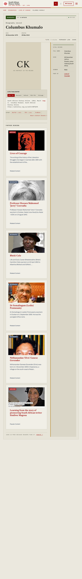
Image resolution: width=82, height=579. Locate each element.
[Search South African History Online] (56, 4)
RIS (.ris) (28, 112)
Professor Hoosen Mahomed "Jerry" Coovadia (24, 204)
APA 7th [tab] (11, 95)
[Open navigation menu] (76, 4)
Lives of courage (24, 10)
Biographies (12, 10)
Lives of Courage (18, 153)
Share (74, 39)
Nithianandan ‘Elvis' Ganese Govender (24, 359)
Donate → (39, 434)
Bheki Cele (15, 255)
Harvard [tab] (18, 95)
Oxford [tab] (26, 95)
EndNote (37, 112)
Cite (51, 39)
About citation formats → (38, 115)
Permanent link (64, 39)
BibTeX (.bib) (17, 112)
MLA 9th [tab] (33, 95)
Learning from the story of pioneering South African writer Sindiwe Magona (26, 413)
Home (4, 10)
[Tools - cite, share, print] (61, 4)
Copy (43, 100)
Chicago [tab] (40, 95)
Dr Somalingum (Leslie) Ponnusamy (22, 306)
